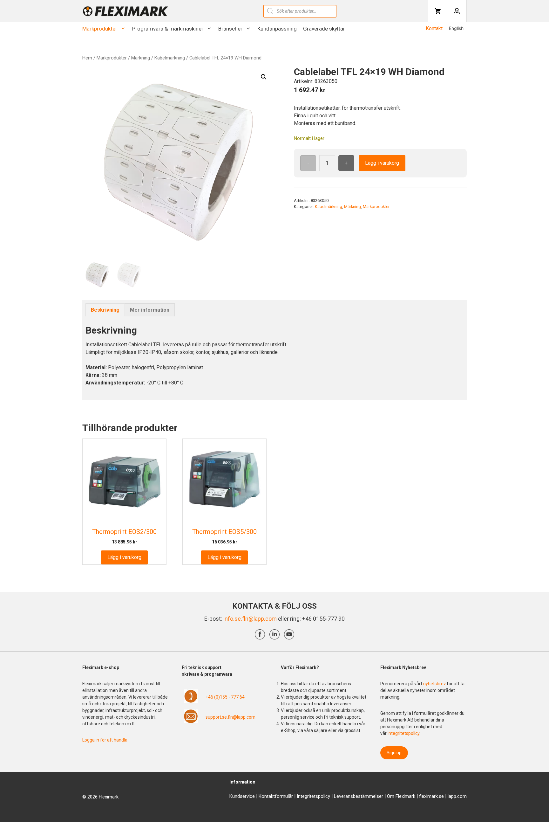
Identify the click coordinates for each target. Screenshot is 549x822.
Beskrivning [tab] (105, 310)
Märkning (140, 58)
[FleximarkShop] (125, 11)
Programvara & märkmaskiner (167, 28)
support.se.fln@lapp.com (230, 717)
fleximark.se (431, 796)
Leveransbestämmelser (358, 796)
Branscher (230, 28)
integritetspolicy (403, 733)
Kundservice (242, 796)
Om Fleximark (401, 796)
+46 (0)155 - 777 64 (225, 697)
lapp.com (457, 796)
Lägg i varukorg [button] (124, 557)
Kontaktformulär (276, 796)
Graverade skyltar (324, 28)
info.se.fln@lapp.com (250, 618)
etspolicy (320, 796)
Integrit (304, 796)
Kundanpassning (277, 28)
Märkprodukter (99, 28)
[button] (263, 77)
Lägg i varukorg (382, 163)
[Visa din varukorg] (437, 11)
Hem (87, 58)
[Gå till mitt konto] (456, 11)
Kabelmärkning (169, 58)
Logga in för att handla (104, 740)
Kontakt (434, 28)
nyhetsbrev (435, 683)
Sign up (394, 752)
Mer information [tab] (149, 310)
